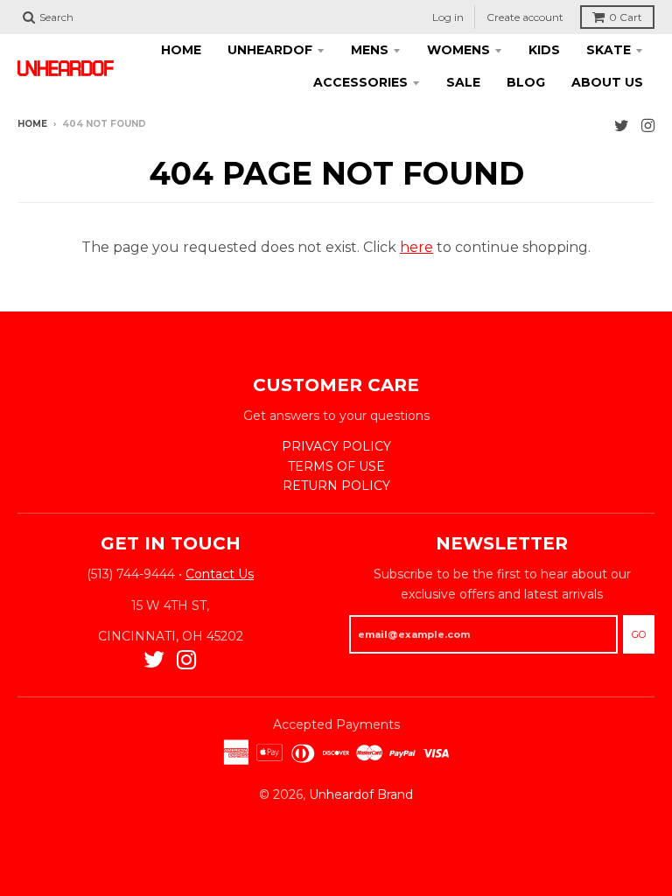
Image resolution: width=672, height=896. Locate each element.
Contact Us (220, 574)
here (416, 247)
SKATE (608, 50)
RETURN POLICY (336, 486)
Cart (625, 17)
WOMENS (458, 50)
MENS (369, 50)
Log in (448, 17)
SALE (463, 82)
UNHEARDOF (270, 50)
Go (639, 634)
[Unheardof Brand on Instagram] (647, 125)
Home (32, 124)
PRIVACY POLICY (336, 446)
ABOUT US (607, 82)
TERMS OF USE (336, 466)
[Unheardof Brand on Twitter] (621, 125)
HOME (181, 50)
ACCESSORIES (360, 82)
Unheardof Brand (361, 794)
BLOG (526, 82)
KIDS (544, 50)
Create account (525, 17)
